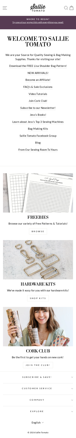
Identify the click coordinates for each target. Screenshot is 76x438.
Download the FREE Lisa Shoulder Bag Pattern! (38, 65)
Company (37, 399)
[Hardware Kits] (38, 259)
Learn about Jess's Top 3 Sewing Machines (38, 121)
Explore (37, 411)
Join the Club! (38, 365)
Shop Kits (38, 298)
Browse (38, 231)
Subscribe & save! (37, 377)
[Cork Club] (38, 326)
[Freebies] (38, 193)
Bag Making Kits (38, 128)
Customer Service (37, 388)
